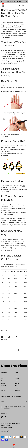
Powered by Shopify (6, 427)
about (6, 330)
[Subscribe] (26, 402)
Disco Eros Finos (15, 423)
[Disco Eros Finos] (3, 5)
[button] (19, 5)
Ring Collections (12, 243)
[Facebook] (5, 417)
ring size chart (5, 136)
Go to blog (14, 350)
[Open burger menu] (26, 5)
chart (8, 155)
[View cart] (23, 5)
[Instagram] (2, 417)
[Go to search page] (19, 5)
